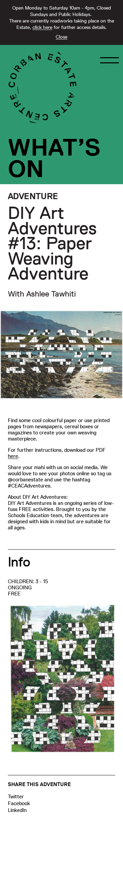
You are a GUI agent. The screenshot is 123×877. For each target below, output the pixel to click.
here (13, 456)
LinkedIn (17, 810)
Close (61, 37)
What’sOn (54, 158)
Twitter (16, 796)
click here (42, 27)
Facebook (19, 803)
